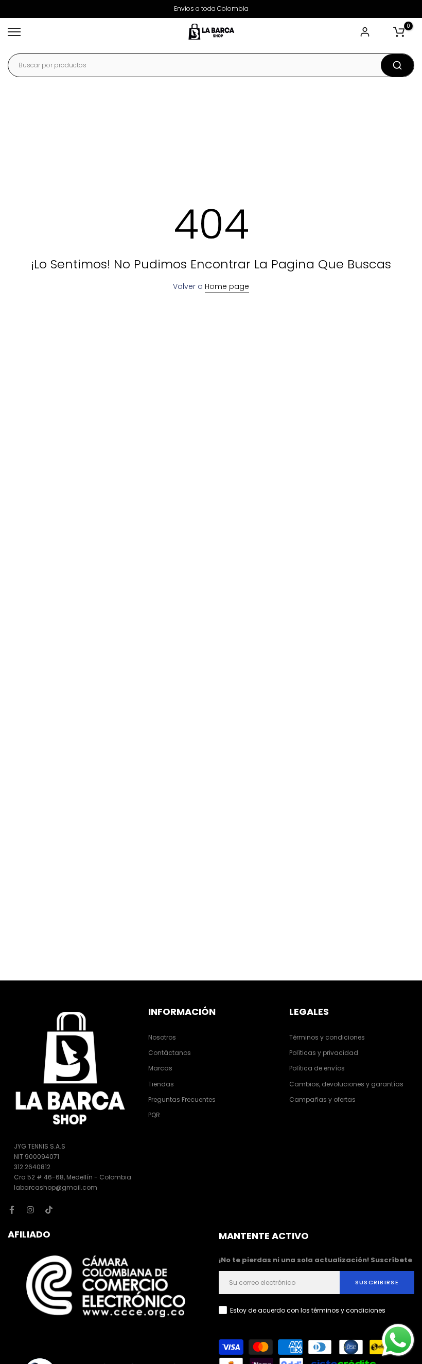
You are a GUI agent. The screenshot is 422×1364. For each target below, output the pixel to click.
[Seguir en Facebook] (12, 1210)
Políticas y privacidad (323, 1052)
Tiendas (161, 1084)
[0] (399, 32)
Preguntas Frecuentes (182, 1099)
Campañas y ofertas (322, 1099)
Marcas (160, 1068)
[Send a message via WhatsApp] (398, 1340)
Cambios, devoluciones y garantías (346, 1084)
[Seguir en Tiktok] (49, 1210)
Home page (227, 286)
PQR (154, 1115)
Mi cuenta (366, 32)
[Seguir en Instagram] (30, 1210)
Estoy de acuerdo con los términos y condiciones (307, 1310)
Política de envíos (317, 1068)
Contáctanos (169, 1052)
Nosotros (162, 1037)
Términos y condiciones (327, 1037)
